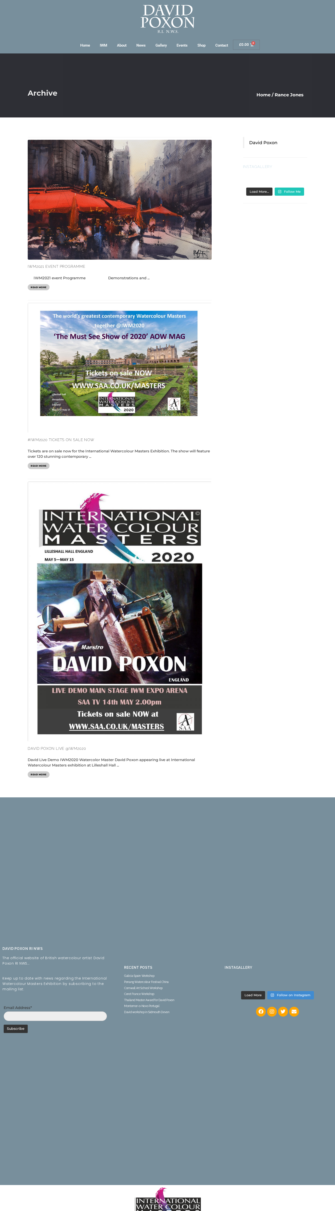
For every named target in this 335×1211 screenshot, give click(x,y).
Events (182, 45)
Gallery (161, 45)
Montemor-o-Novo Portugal (141, 1006)
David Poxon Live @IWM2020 (57, 748)
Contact (221, 45)
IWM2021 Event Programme (56, 266)
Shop (201, 45)
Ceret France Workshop (139, 994)
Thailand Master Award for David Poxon (149, 1000)
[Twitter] (283, 1012)
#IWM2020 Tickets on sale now (61, 440)
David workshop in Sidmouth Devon (146, 1012)
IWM (103, 45)
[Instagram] (272, 1012)
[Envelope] (294, 1012)
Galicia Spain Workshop (139, 976)
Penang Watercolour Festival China (146, 982)
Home (85, 45)
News (141, 45)
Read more (39, 287)
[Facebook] (261, 1012)
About (122, 45)
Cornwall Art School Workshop (143, 988)
